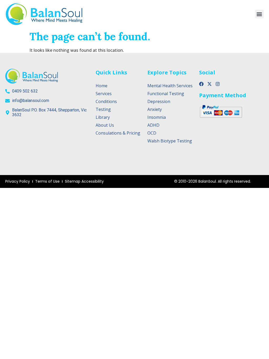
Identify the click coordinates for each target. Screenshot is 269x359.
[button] (259, 14)
